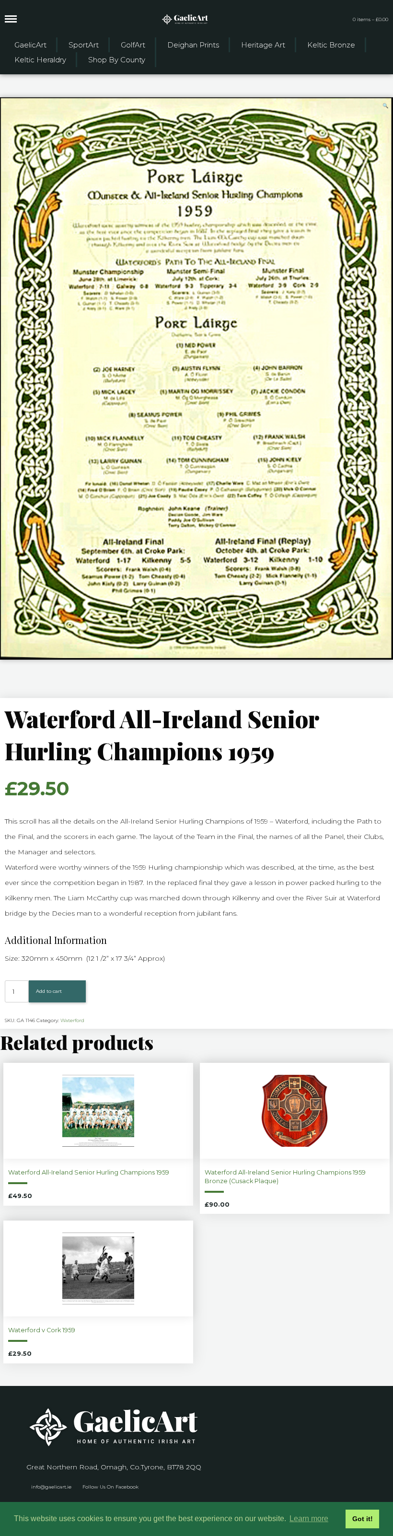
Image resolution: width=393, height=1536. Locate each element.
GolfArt (133, 44)
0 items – (370, 19)
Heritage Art (263, 44)
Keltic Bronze (331, 44)
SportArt (84, 44)
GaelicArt (30, 44)
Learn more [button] (308, 1518)
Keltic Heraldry (40, 59)
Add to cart (49, 991)
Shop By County (116, 59)
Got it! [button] (362, 1519)
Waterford (72, 1020)
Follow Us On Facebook (110, 1487)
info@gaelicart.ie (51, 1487)
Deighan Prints (193, 44)
